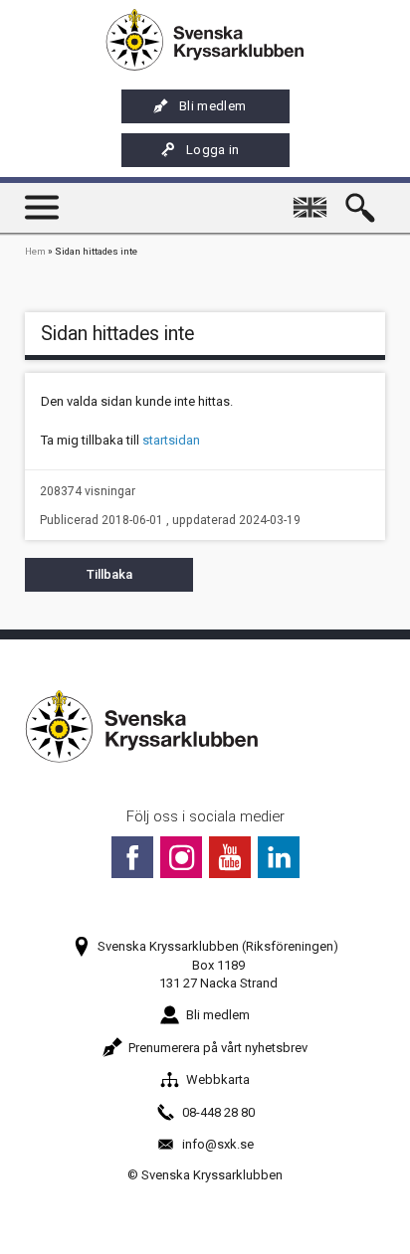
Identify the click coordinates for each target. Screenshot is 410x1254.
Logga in (213, 149)
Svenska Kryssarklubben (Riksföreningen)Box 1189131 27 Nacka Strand (218, 964)
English (314, 198)
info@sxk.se (218, 1144)
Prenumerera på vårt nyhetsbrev (218, 1047)
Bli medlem (212, 105)
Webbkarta (218, 1079)
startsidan (171, 440)
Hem (35, 251)
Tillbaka (109, 574)
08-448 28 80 (218, 1112)
